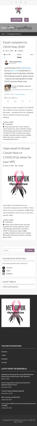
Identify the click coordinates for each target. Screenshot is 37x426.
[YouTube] (25, 2)
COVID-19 (14, 133)
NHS (4, 235)
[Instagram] (21, 2)
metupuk (20, 51)
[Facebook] (11, 2)
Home (3, 34)
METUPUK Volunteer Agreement (12, 335)
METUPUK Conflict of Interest (11, 340)
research (17, 137)
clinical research (18, 131)
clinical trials (27, 131)
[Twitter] (16, 2)
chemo (29, 129)
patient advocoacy (8, 137)
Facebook (4, 351)
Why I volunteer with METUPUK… (11, 397)
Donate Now (16, 20)
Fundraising (9, 124)
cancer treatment (21, 129)
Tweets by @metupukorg (10, 287)
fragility (24, 231)
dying (28, 133)
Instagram (4, 359)
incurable (6, 135)
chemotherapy (7, 131)
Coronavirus (7, 133)
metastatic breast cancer (17, 135)
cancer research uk (9, 129)
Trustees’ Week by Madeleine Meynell (12, 391)
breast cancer (9, 224)
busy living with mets (11, 127)
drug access (22, 133)
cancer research (24, 127)
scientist (23, 137)
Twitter (3, 355)
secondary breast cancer (10, 139)
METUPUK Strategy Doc (9, 331)
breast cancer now (20, 224)
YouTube (4, 362)
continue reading (8, 122)
